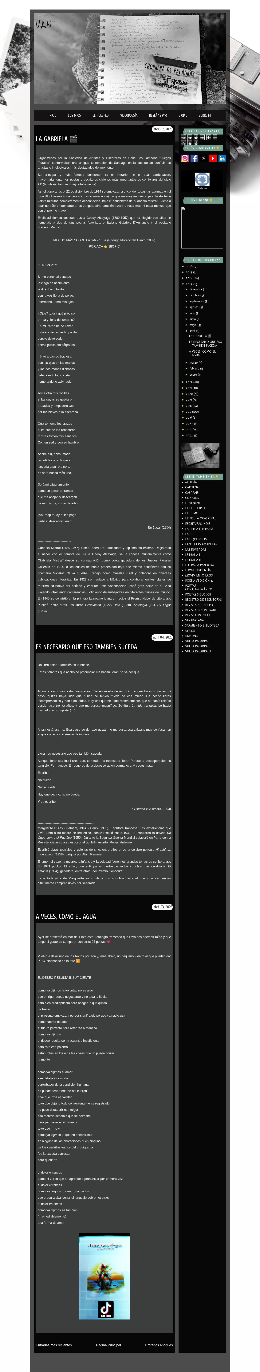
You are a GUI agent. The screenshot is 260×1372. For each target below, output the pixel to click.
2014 (189, 429)
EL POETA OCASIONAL (200, 518)
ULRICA (190, 631)
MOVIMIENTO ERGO (199, 575)
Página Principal (108, 1345)
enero (194, 374)
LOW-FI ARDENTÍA (198, 570)
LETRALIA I (192, 555)
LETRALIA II (193, 560)
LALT (188, 534)
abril (193, 331)
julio (193, 313)
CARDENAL (192, 487)
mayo (194, 325)
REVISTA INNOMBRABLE (201, 610)
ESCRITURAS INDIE (197, 524)
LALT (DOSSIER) (196, 539)
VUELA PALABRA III (198, 651)
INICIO (52, 115)
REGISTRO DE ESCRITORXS (203, 599)
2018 (189, 406)
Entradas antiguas (159, 1345)
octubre (195, 295)
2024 (190, 278)
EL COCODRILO (195, 508)
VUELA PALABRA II (197, 646)
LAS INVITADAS (195, 549)
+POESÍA (191, 482)
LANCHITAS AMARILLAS (201, 544)
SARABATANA (194, 620)
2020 (190, 394)
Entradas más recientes (54, 1345)
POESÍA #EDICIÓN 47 (199, 580)
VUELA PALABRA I (197, 641)
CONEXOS (192, 498)
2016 (189, 417)
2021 (189, 388)
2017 (189, 411)
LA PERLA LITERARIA (199, 529)
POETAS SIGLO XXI (198, 594)
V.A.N (44, 24)
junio (193, 319)
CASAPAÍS (191, 492)
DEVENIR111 (192, 503)
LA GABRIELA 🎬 (57, 139)
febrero (195, 368)
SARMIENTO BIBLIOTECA (202, 625)
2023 (189, 284)
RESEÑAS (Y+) (158, 115)
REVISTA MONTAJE (198, 615)
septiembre (197, 301)
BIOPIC (183, 115)
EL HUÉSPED (101, 115)
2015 (189, 423)
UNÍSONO (191, 636)
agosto (194, 307)
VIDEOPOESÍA (129, 115)
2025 (189, 272)
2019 (189, 399)
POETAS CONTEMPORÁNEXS (199, 587)
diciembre (196, 289)
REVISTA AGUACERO (199, 605)
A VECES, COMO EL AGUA (66, 917)
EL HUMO (191, 513)
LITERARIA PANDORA (199, 565)
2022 (189, 382)
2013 (189, 435)
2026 (190, 266)
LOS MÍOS (74, 115)
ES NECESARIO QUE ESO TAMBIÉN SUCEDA (86, 647)
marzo (194, 362)
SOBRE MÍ (205, 115)
